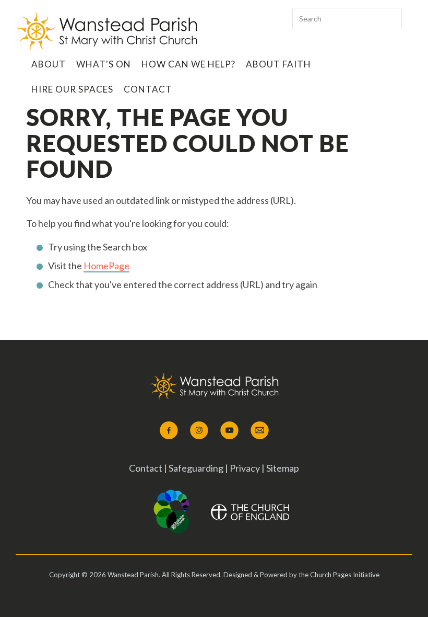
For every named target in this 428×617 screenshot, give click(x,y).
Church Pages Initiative (344, 574)
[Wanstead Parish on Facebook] (169, 430)
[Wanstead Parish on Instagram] (199, 430)
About (48, 64)
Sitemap (282, 468)
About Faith (278, 64)
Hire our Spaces (72, 89)
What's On (103, 64)
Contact (148, 89)
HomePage (106, 265)
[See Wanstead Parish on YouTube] (229, 430)
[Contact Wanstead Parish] (260, 430)
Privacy (245, 468)
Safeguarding (197, 468)
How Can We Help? (188, 64)
